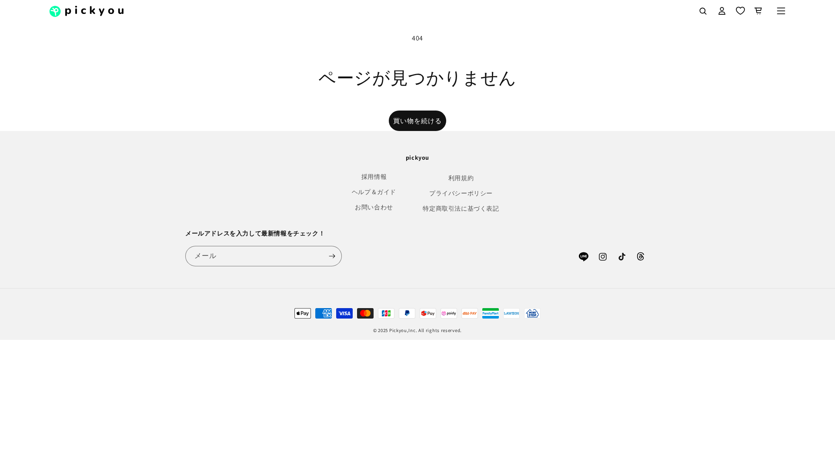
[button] (781, 10)
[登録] (331, 256)
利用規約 (461, 178)
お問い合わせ (374, 207)
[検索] (702, 10)
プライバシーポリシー (461, 193)
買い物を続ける (417, 121)
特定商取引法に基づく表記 (461, 208)
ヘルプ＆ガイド (374, 192)
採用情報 (374, 177)
